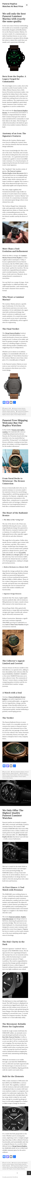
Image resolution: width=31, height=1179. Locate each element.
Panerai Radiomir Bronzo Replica (10, 776)
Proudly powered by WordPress (10, 1177)
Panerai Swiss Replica (7, 778)
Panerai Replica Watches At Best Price (12, 5)
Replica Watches (11, 411)
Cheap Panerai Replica (22, 411)
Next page (29, 1173)
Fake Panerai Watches (23, 775)
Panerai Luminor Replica (12, 410)
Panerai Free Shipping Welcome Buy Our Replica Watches (15, 423)
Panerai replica (10, 414)
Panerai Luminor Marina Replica (10, 413)
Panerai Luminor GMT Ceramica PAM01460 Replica (15, 1166)
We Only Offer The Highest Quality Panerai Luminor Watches (12, 814)
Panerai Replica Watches (20, 414)
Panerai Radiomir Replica (18, 772)
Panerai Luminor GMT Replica (20, 1162)
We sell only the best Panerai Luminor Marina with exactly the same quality (14, 17)
